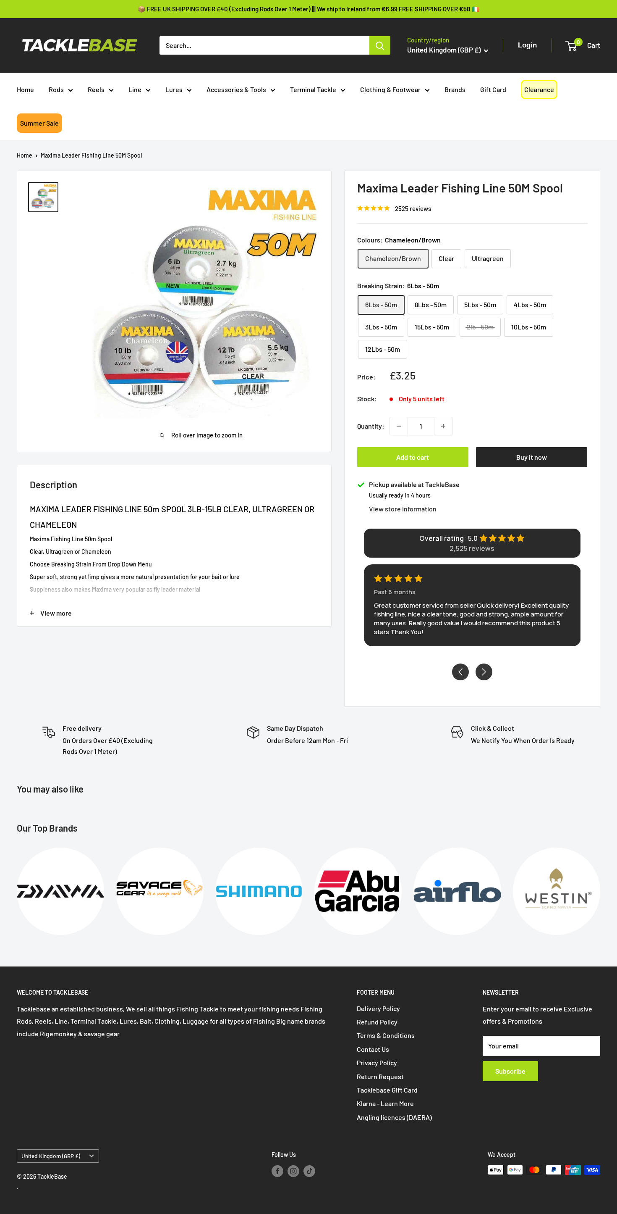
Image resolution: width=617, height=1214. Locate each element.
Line (134, 89)
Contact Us (373, 1049)
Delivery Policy (378, 1008)
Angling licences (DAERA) (394, 1117)
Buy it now (531, 457)
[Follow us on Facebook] (277, 1171)
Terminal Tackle (313, 89)
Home (25, 89)
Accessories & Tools (236, 89)
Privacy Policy (377, 1063)
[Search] (379, 45)
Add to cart (412, 457)
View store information (403, 509)
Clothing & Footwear (390, 89)
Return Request (380, 1076)
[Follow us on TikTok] (309, 1171)
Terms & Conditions (386, 1035)
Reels (96, 89)
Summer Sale (39, 123)
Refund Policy (377, 1022)
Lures (174, 89)
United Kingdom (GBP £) (50, 1155)
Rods (56, 89)
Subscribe (510, 1071)
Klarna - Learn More (385, 1103)
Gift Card (493, 89)
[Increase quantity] (443, 426)
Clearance (539, 89)
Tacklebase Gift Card (387, 1090)
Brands (454, 89)
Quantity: (370, 426)
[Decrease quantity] (399, 426)
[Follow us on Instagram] (293, 1171)
